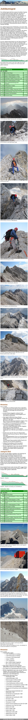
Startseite (3, 4)
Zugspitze (8, 4)
